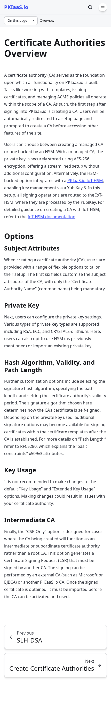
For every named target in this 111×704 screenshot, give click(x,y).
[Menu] (103, 7)
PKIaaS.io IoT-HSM (85, 180)
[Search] (90, 7)
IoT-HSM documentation (51, 217)
